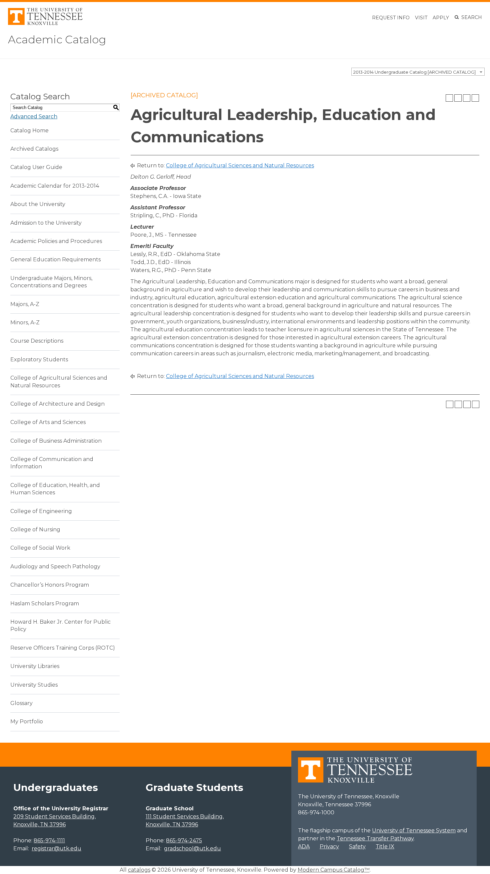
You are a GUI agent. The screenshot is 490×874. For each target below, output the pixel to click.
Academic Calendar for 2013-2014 (54, 186)
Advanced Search (33, 116)
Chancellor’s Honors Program (49, 585)
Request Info (391, 18)
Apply (441, 18)
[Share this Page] (458, 98)
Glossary (21, 703)
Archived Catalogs (34, 149)
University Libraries (34, 666)
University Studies (34, 685)
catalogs (139, 870)
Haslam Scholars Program (44, 603)
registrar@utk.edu (56, 848)
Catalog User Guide (36, 167)
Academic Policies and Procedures (56, 241)
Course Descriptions (36, 341)
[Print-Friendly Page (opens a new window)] (466, 98)
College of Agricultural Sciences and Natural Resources (240, 165)
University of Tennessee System (414, 830)
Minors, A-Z (25, 322)
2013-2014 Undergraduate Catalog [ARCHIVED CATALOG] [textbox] (414, 72)
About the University (37, 204)
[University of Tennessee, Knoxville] (45, 23)
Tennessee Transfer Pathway (375, 838)
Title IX (385, 846)
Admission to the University (46, 223)
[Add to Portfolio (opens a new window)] (449, 98)
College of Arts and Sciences (48, 422)
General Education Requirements (55, 259)
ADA (304, 846)
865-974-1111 (49, 840)
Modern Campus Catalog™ (334, 870)
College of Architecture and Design (57, 404)
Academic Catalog (57, 39)
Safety (357, 846)
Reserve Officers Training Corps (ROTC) (62, 648)
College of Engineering (41, 511)
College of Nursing (35, 529)
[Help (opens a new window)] (475, 98)
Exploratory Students (39, 359)
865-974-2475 (184, 840)
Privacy (329, 846)
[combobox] (418, 72)
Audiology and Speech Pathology (55, 566)
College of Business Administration (56, 441)
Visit (421, 18)
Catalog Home (29, 130)
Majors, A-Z (24, 304)
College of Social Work (40, 548)
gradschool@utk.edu (192, 848)
